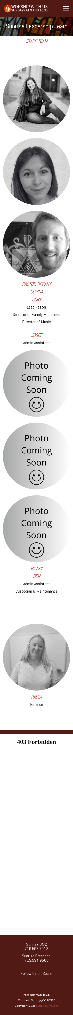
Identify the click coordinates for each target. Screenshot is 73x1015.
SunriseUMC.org (47, 1005)
